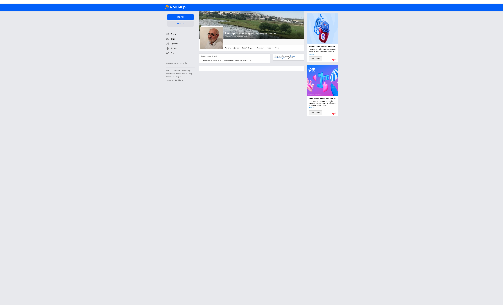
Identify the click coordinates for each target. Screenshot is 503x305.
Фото (243, 48)
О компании (175, 71)
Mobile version (181, 74)
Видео (251, 48)
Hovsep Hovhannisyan (284, 57)
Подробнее (315, 58)
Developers (170, 74)
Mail (168, 71)
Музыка (259, 48)
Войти (180, 17)
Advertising (186, 71)
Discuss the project (173, 77)
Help (190, 74)
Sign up (180, 23)
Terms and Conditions (174, 80)
